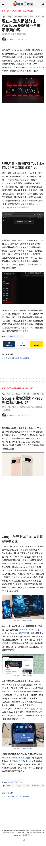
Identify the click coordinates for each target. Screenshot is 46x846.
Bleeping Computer (15, 336)
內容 (25, 17)
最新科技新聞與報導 (14, 11)
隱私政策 (29, 833)
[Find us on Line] (24, 840)
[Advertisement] (23, 367)
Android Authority (26, 621)
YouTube (18, 17)
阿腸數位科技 (27, 835)
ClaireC (11, 39)
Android (10, 394)
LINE (42, 45)
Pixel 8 (26, 394)
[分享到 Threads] (38, 45)
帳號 (31, 17)
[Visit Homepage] (22, 3)
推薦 (37, 17)
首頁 (3, 11)
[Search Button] (43, 3)
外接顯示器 (36, 394)
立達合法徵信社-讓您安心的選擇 (15, 358)
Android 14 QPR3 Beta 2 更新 (16, 757)
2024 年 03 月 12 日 (24, 39)
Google (10, 17)
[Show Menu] (3, 3)
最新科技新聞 (28, 11)
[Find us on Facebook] (20, 840)
